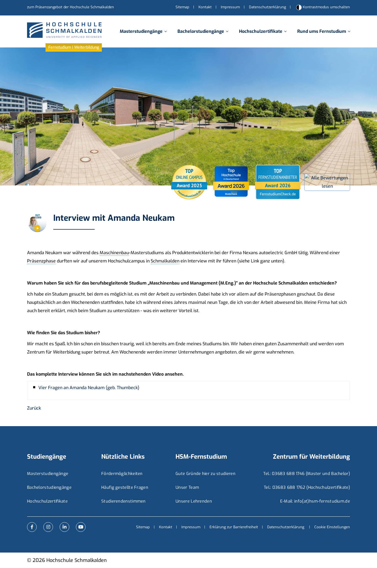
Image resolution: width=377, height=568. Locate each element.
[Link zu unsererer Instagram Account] (48, 527)
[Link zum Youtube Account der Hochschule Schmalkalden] (81, 527)
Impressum (230, 7)
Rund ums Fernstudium (321, 31)
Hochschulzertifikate (260, 31)
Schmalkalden (165, 261)
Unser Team (187, 487)
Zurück (34, 408)
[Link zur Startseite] (64, 31)
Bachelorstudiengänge (200, 31)
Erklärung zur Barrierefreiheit (233, 527)
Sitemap (182, 7)
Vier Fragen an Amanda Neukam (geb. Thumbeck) (88, 388)
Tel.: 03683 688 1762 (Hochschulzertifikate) (307, 487)
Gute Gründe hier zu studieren (205, 473)
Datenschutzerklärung (267, 7)
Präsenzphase (41, 261)
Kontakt (205, 7)
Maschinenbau (114, 253)
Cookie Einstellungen (332, 527)
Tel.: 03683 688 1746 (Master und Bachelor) (306, 473)
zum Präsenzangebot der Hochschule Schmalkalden (70, 7)
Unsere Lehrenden (194, 501)
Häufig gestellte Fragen (124, 487)
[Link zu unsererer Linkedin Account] (64, 527)
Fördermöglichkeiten (122, 473)
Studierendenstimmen (123, 501)
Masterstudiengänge (141, 31)
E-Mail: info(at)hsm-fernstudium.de (315, 501)
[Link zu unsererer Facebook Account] (32, 527)
